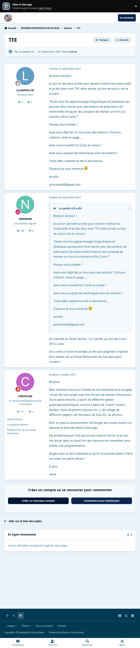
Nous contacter (44, 625)
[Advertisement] (70, 580)
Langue (11, 625)
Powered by (66, 632)
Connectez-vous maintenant (101, 500)
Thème (26, 625)
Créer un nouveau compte (38, 500)
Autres (73, 51)
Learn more (7, 6)
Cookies (61, 625)
